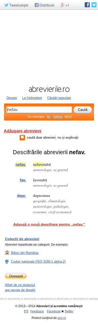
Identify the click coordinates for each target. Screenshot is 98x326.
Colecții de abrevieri (22, 239)
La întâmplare (32, 98)
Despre (12, 98)
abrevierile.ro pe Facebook (87, 4)
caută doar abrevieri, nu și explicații (52, 137)
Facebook (54, 311)
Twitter (69, 311)
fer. (49, 117)
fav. (23, 180)
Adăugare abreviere (22, 131)
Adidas (58, 117)
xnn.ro (62, 318)
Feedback (37, 311)
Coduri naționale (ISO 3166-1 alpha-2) (38, 261)
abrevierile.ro (49, 89)
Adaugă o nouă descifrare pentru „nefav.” (49, 224)
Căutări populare (59, 98)
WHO (68, 117)
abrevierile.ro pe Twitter (93, 4)
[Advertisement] (49, 47)
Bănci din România (24, 253)
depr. (21, 195)
